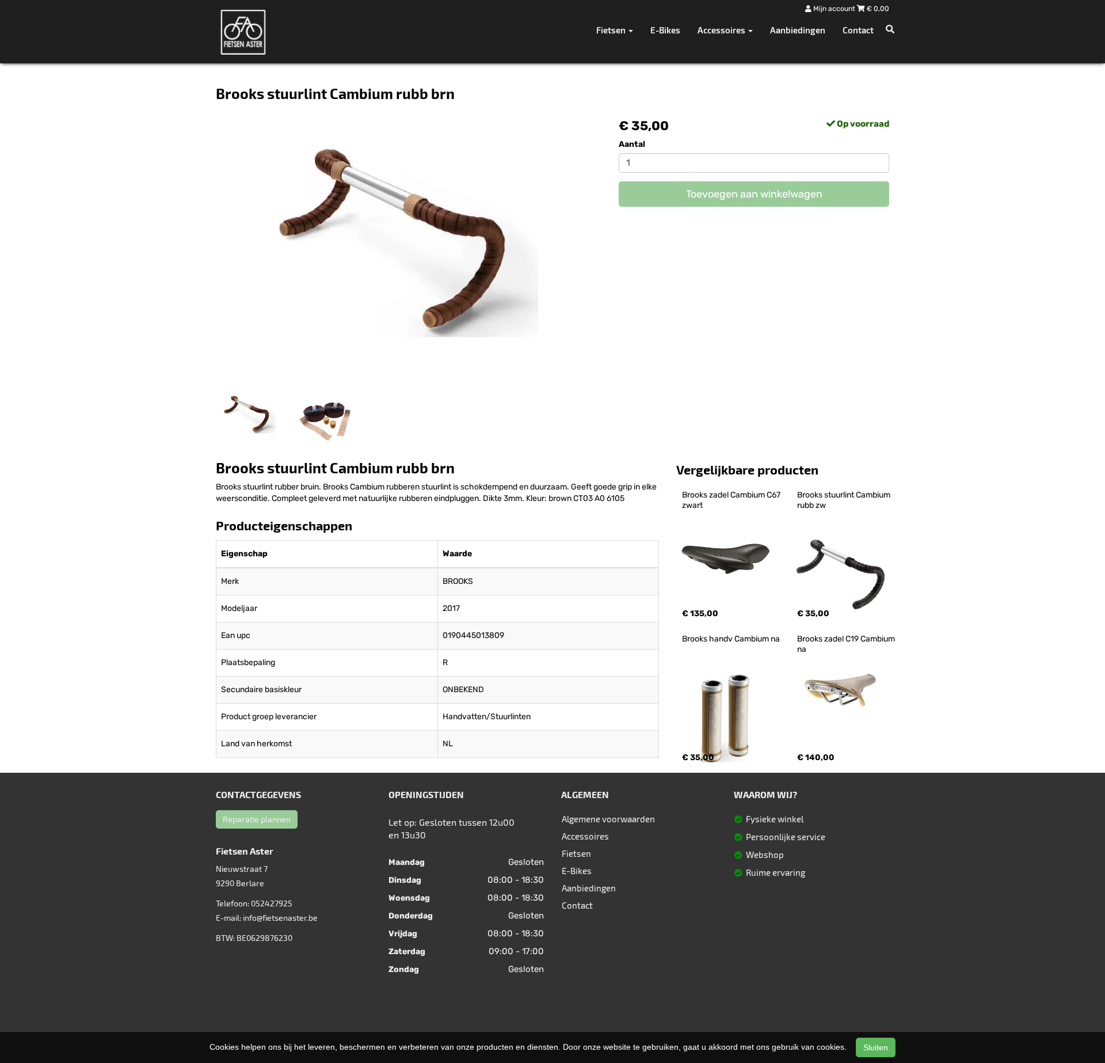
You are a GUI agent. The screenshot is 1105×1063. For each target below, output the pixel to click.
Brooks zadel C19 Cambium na (847, 644)
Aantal (632, 144)
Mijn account (834, 9)
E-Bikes (665, 30)
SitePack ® (621, 1015)
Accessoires (585, 836)
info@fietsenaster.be (280, 917)
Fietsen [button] (611, 30)
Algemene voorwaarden (608, 819)
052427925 (271, 903)
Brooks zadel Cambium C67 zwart (732, 500)
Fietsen (576, 853)
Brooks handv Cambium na (731, 639)
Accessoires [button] (722, 30)
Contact (858, 30)
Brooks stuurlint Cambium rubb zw (844, 500)
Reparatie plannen (257, 819)
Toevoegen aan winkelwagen (754, 194)
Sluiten (875, 1047)
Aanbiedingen (797, 30)
